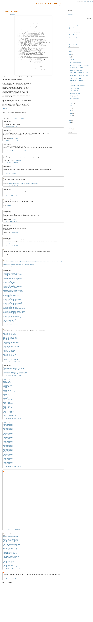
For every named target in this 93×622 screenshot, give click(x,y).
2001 (70, 120)
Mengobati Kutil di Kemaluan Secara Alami (11, 295)
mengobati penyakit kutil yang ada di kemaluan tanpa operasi (14, 311)
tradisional (12, 262)
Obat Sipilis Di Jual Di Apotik (8, 411)
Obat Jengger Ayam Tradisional (9, 350)
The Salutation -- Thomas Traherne (76, 78)
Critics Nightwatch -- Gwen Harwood (76, 64)
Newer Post (4, 9)
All (76, 28)
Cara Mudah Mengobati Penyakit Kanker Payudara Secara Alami (15, 372)
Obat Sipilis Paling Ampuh (8, 403)
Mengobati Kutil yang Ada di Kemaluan (10, 287)
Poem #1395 (18, 17)
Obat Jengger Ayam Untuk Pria (8, 333)
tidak (27, 261)
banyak (4, 262)
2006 (70, 52)
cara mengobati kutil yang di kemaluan (10, 275)
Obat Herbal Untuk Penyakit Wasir (9, 560)
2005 (70, 54)
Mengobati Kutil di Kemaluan (8, 296)
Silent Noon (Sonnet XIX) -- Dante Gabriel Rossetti (79, 82)
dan (19, 261)
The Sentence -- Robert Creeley (75, 62)
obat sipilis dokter (6, 394)
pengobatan (42, 261)
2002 (70, 118)
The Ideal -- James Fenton (74, 95)
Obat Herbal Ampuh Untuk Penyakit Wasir (10, 566)
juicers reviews (11, 243)
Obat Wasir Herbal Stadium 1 (8, 320)
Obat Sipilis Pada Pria (7, 406)
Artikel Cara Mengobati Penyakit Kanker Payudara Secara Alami (15, 369)
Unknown (6, 379)
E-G (77, 24)
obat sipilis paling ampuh (7, 385)
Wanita (21, 261)
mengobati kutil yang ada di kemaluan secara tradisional (13, 312)
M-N (77, 25)
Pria (17, 261)
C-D (73, 24)
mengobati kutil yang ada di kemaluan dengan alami (12, 303)
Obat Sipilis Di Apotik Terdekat (8, 412)
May (70, 110)
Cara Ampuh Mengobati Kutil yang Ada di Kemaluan (12, 290)
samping (32, 264)
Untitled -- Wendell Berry (74, 90)
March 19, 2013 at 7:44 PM (12, 140)
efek (30, 264)
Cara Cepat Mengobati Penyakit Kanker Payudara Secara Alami (14, 371)
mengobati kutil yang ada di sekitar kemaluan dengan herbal (14, 302)
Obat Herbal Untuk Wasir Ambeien (9, 557)
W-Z (73, 28)
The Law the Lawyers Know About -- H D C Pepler (79, 75)
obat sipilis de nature (7, 382)
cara (50, 261)
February (71, 115)
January (71, 116)
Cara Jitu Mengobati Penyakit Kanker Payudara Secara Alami (14, 373)
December (72, 59)
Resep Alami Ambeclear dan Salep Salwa (10, 548)
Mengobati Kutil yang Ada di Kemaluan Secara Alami (12, 292)
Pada (16, 261)
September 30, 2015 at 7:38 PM (13, 466)
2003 (70, 57)
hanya (29, 261)
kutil (4, 264)
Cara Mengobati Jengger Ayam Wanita (10, 337)
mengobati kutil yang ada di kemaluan (10, 277)
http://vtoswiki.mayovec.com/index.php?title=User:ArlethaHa (22, 150)
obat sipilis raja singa (7, 387)
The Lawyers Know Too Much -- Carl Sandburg (78, 73)
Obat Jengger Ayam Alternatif (8, 351)
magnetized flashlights (14, 138)
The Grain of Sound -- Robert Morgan (76, 77)
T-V (69, 28)
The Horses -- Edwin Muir (74, 98)
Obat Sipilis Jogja (6, 381)
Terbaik (6, 264)
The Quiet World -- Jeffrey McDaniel (76, 100)
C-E (73, 34)
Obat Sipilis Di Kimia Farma (8, 416)
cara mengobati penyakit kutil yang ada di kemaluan (12, 274)
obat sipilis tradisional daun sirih (9, 391)
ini (25, 261)
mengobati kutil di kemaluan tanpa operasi (11, 309)
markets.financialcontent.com (17, 171)
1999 (70, 123)
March (71, 113)
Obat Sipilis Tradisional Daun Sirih (9, 383)
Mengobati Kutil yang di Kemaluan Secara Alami (12, 298)
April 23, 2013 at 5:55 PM (12, 173)
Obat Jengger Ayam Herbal (8, 347)
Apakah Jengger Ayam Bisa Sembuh (10, 343)
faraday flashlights (18, 160)
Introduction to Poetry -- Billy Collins (76, 67)
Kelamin (12, 261)
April (71, 111)
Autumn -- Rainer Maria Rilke (75, 88)
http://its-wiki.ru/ (15, 232)
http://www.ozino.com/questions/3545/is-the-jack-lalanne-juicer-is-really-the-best (23, 183)
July (70, 107)
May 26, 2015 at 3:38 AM (11, 324)
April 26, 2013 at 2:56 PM (12, 185)
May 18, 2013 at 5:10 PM (11, 207)
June (71, 108)
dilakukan (35, 261)
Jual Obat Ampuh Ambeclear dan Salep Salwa (11, 556)
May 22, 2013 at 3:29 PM (11, 221)
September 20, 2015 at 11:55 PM (14, 375)
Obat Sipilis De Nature (7, 410)
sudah (61, 261)
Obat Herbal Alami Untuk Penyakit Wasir (10, 564)
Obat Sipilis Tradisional (7, 399)
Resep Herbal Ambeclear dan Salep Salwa (11, 549)
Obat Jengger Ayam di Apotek (8, 352)
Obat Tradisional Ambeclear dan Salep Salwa (11, 544)
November (72, 60)
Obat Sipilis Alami (6, 402)
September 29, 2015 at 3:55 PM (13, 418)
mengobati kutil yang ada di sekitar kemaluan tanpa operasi (14, 308)
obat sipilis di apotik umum (8, 393)
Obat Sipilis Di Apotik (7, 400)
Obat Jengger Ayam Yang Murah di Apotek (11, 342)
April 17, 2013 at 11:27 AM (12, 162)
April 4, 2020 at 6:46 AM (11, 578)
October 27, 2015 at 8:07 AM (13, 529)
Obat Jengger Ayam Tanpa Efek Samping (10, 359)
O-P (70, 27)
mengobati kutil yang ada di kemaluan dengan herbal (12, 299)
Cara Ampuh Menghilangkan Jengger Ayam (11, 346)
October (71, 102)
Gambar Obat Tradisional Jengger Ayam (10, 339)
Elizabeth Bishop (34, 73)
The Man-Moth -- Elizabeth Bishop (11, 11)
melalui (38, 261)
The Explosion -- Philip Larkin (75, 83)
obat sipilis (5, 398)
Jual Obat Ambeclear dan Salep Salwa (10, 553)
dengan (48, 261)
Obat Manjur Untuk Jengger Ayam (9, 345)
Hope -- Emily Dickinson (74, 91)
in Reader (90, 1)
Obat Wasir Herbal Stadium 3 (8, 323)
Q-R (73, 27)
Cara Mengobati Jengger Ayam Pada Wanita (11, 335)
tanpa (28, 264)
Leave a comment (19, 118)
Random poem (70, 14)
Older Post (62, 9)
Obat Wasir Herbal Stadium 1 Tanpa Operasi (11, 319)
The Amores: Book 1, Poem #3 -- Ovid (77, 80)
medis (45, 261)
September (72, 103)
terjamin (25, 264)
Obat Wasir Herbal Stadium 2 (8, 321)
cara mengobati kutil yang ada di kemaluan (11, 273)
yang (22, 264)
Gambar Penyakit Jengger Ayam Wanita (10, 338)
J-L (69, 44)
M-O (73, 44)
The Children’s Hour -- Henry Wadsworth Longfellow (79, 68)
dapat (32, 261)
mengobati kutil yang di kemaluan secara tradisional (12, 315)
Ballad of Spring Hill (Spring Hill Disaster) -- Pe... (78, 85)
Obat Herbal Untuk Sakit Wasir (8, 558)
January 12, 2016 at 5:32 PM (13, 568)
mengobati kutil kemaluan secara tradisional (11, 316)
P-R (77, 44)
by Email (85, 1)
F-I (76, 34)
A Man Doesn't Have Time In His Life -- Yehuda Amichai (80, 65)
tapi (57, 261)
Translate (76, 129)
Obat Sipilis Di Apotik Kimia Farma (9, 414)
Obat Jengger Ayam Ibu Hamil (8, 356)
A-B (69, 24)
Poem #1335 (17, 76)
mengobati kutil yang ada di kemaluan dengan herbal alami (14, 304)
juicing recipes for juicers (14, 193)
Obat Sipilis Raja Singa (7, 407)
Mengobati (7, 261)
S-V (69, 37)
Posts (70, 134)
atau (55, 261)
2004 (70, 56)
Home (33, 9)
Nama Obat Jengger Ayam (8, 341)
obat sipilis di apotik (6, 386)
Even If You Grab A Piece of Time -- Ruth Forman (79, 72)
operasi (52, 261)
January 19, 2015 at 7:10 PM (13, 266)
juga (58, 261)
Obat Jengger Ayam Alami (8, 349)
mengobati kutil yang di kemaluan (9, 282)
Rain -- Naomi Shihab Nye (74, 96)
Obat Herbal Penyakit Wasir (8, 562)
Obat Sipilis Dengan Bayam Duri (9, 404)
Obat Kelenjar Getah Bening (8, 424)
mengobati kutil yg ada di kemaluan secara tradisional (13, 317)
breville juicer (11, 254)
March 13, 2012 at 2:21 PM (12, 126)
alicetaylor (6, 572)
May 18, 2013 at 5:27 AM (11, 195)
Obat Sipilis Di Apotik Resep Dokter (9, 415)
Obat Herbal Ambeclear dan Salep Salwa (10, 540)
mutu (16, 264)
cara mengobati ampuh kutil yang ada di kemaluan (12, 278)
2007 (70, 51)
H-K (69, 25)
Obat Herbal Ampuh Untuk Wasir (9, 561)
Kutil (10, 261)
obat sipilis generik (6, 395)
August (71, 105)
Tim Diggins (13, 14)
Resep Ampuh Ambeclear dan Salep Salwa (11, 547)
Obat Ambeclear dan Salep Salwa (9, 537)
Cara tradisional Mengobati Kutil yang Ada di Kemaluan (13, 291)
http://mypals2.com (14, 219)
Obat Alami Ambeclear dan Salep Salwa (10, 539)
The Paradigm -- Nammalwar (75, 93)
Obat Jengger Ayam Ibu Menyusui (9, 358)
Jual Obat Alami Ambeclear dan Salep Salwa (11, 554)
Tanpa (24, 261)
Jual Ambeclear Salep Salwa (8, 552)
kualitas (19, 264)
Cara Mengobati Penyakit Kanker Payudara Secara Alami (13, 368)
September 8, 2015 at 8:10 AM (13, 361)
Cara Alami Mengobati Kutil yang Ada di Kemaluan (12, 286)
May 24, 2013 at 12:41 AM (12, 245)
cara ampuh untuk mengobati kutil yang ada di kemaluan (13, 283)
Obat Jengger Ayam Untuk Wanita (9, 334)
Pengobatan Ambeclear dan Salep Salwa (10, 536)
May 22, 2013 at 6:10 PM (11, 234)
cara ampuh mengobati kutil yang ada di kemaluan (12, 279)
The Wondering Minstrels (46, 3)
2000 (70, 122)
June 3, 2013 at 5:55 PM (11, 255)
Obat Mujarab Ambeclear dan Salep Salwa (11, 545)
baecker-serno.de (9, 205)
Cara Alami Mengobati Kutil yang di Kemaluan (11, 288)
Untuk (4, 261)
